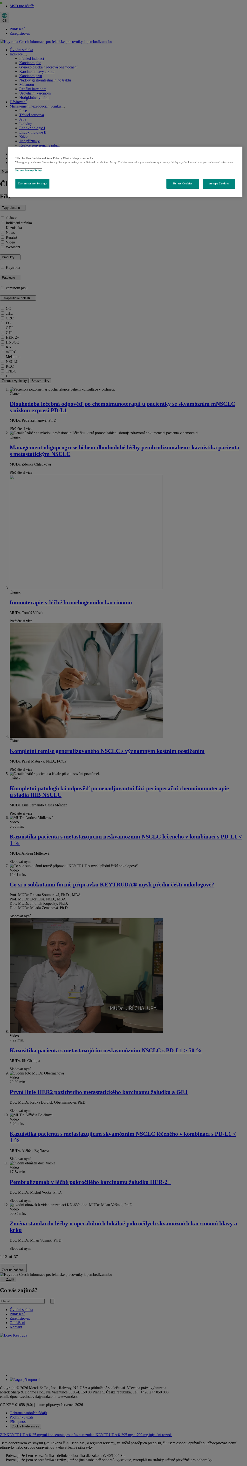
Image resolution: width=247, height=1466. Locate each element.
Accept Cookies (219, 183)
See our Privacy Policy (28, 170)
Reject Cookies (182, 183)
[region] (125, 172)
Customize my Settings (32, 183)
